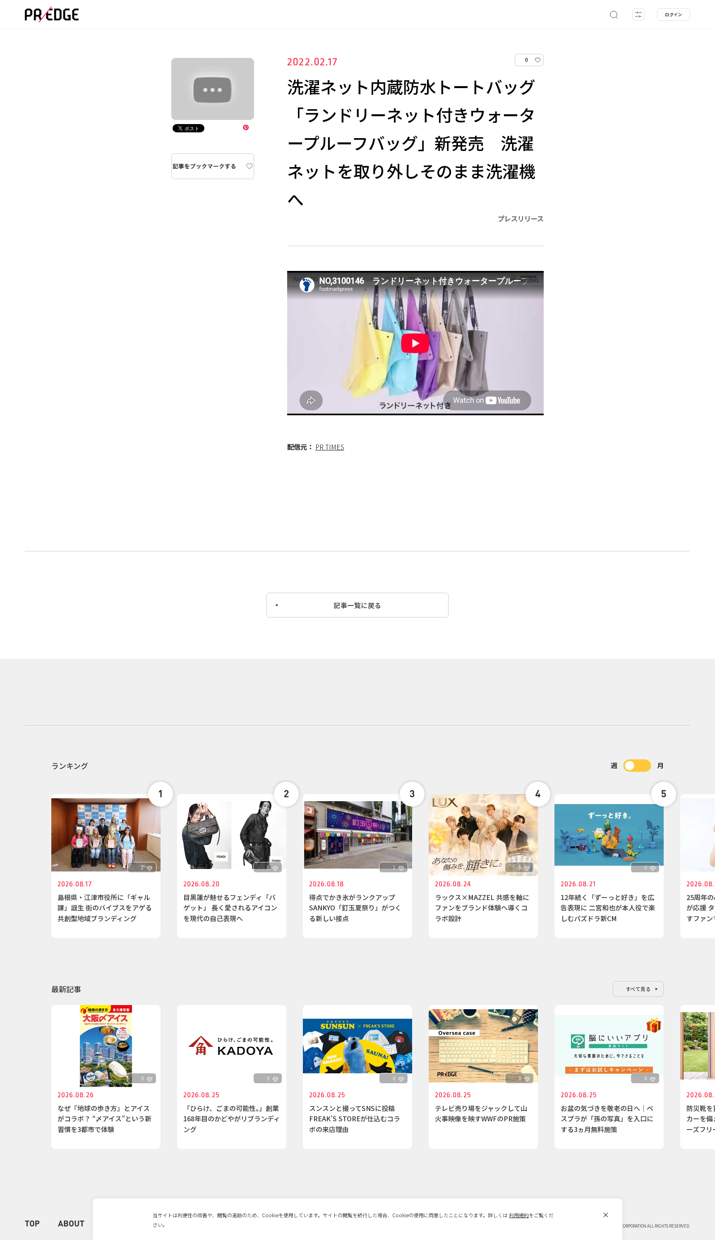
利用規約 (519, 1214)
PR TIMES (329, 447)
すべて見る (638, 988)
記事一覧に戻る (357, 605)
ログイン (673, 14)
